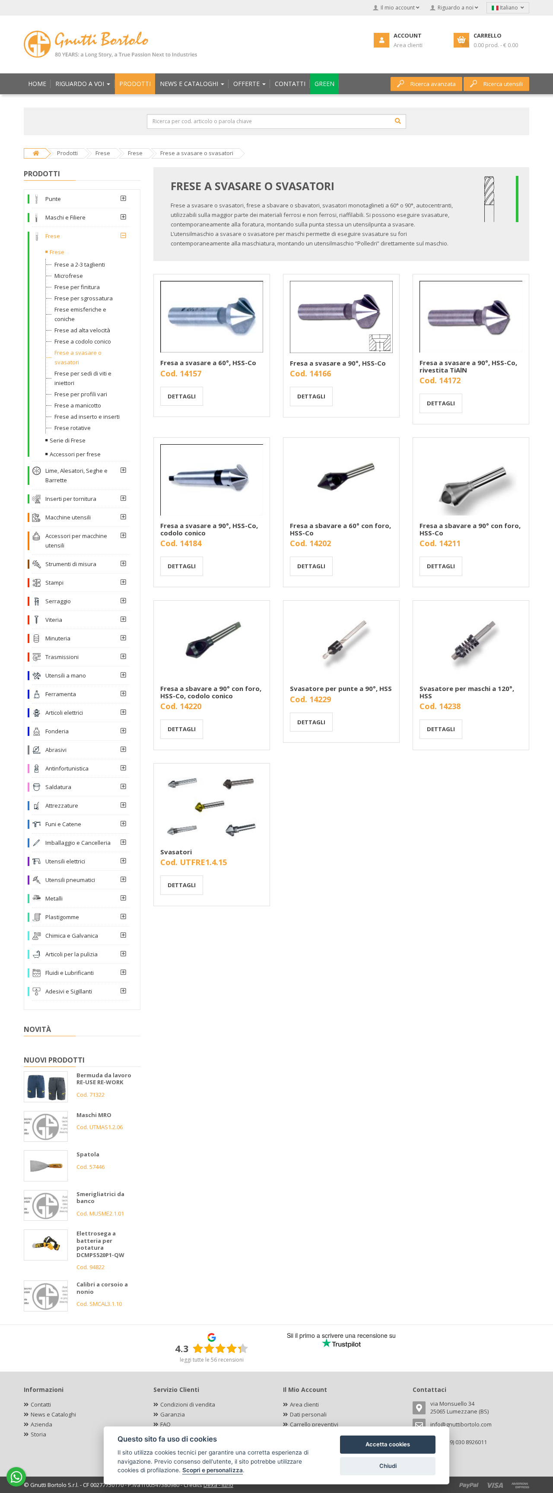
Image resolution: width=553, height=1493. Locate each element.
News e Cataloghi (53, 1414)
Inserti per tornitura (70, 499)
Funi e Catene (63, 824)
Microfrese (68, 276)
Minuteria (57, 638)
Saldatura (58, 787)
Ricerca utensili (503, 84)
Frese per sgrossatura (83, 298)
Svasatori (176, 851)
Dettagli (182, 396)
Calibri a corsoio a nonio (102, 1288)
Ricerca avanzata (433, 84)
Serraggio (58, 601)
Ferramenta (60, 694)
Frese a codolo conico (82, 341)
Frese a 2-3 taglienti (79, 264)
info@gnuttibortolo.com (461, 1424)
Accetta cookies (387, 1444)
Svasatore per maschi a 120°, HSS (467, 692)
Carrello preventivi (314, 1424)
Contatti (41, 1404)
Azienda (41, 1424)
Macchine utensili (68, 517)
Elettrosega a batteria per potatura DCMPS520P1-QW (100, 1244)
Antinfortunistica (67, 768)
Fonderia (57, 731)
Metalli (54, 898)
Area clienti (304, 1404)
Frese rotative (72, 428)
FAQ (165, 1424)
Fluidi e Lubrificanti (69, 973)
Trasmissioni (62, 657)
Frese (52, 236)
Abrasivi (56, 750)
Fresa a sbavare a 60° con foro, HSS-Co (340, 529)
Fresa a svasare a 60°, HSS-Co (208, 362)
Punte (53, 199)
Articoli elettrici (64, 712)
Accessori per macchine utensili (76, 540)
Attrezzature (61, 805)
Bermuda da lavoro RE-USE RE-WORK (103, 1078)
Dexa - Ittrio (218, 1485)
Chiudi (388, 1465)
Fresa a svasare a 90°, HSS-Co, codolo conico (209, 529)
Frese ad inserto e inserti (87, 416)
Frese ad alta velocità (82, 330)
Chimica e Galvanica (71, 935)
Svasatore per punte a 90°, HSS (341, 688)
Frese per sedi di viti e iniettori (82, 378)
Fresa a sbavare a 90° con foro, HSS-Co (470, 529)
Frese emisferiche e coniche (80, 314)
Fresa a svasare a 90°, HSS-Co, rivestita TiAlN (468, 366)
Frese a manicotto (77, 405)
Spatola (87, 1154)
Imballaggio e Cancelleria (78, 843)
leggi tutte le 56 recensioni (212, 1359)
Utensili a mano (65, 675)
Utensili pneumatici (70, 880)
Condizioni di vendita (187, 1404)
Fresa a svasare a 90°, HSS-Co (338, 363)
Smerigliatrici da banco (100, 1197)
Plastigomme (62, 917)
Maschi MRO (93, 1115)
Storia (38, 1434)
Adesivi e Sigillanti (68, 991)
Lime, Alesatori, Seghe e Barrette (76, 475)
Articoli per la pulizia (71, 954)
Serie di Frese (68, 440)
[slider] (220, 1348)
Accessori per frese (75, 454)
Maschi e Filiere (65, 217)
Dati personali (308, 1414)
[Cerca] (398, 121)
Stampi (54, 582)
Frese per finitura (77, 287)
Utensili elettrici (65, 861)
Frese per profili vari (80, 394)
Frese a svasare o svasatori (78, 357)
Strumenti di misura (70, 564)
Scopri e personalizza (212, 1470)
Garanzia (172, 1414)
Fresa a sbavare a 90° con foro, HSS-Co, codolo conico (210, 692)
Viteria (53, 620)
